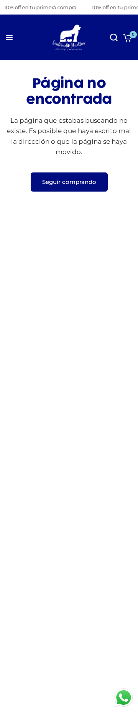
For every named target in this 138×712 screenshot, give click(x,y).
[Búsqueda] (113, 37)
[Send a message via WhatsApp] (123, 697)
